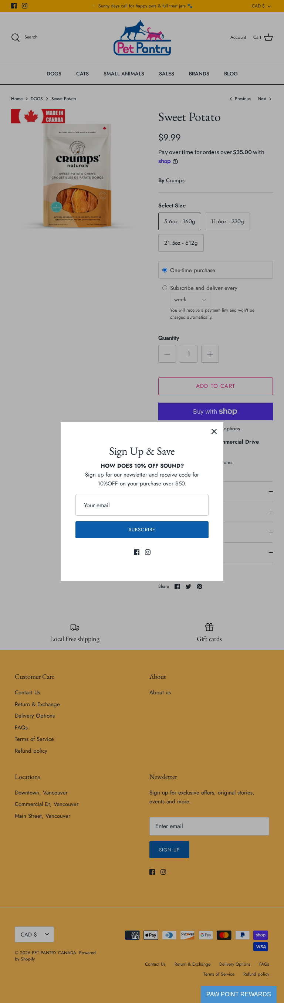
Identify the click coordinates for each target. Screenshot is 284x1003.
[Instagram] (148, 552)
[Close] (214, 431)
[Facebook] (136, 552)
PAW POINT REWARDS (238, 994)
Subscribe (142, 529)
